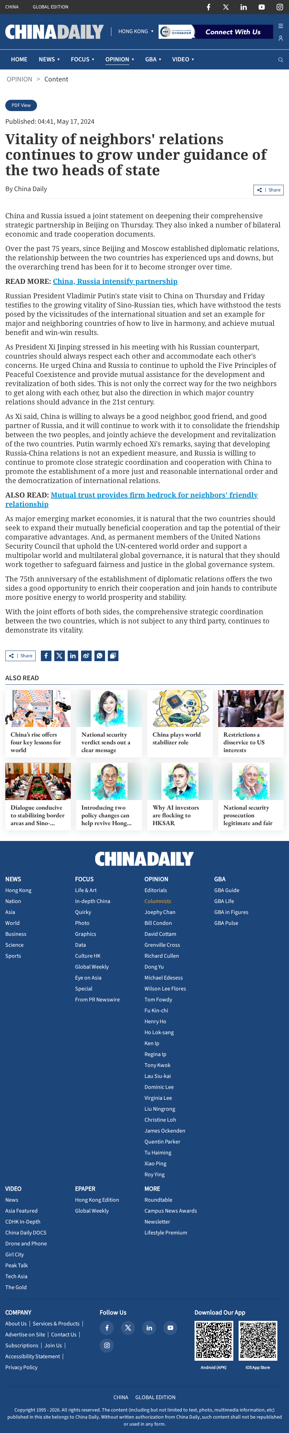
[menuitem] (133, 31)
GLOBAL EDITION (50, 7)
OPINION (19, 79)
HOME (19, 59)
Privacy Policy (21, 1367)
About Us (16, 1324)
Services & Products (56, 1324)
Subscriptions (21, 1345)
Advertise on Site (25, 1335)
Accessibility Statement (32, 1356)
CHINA (12, 7)
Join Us (53, 1345)
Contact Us (63, 1335)
